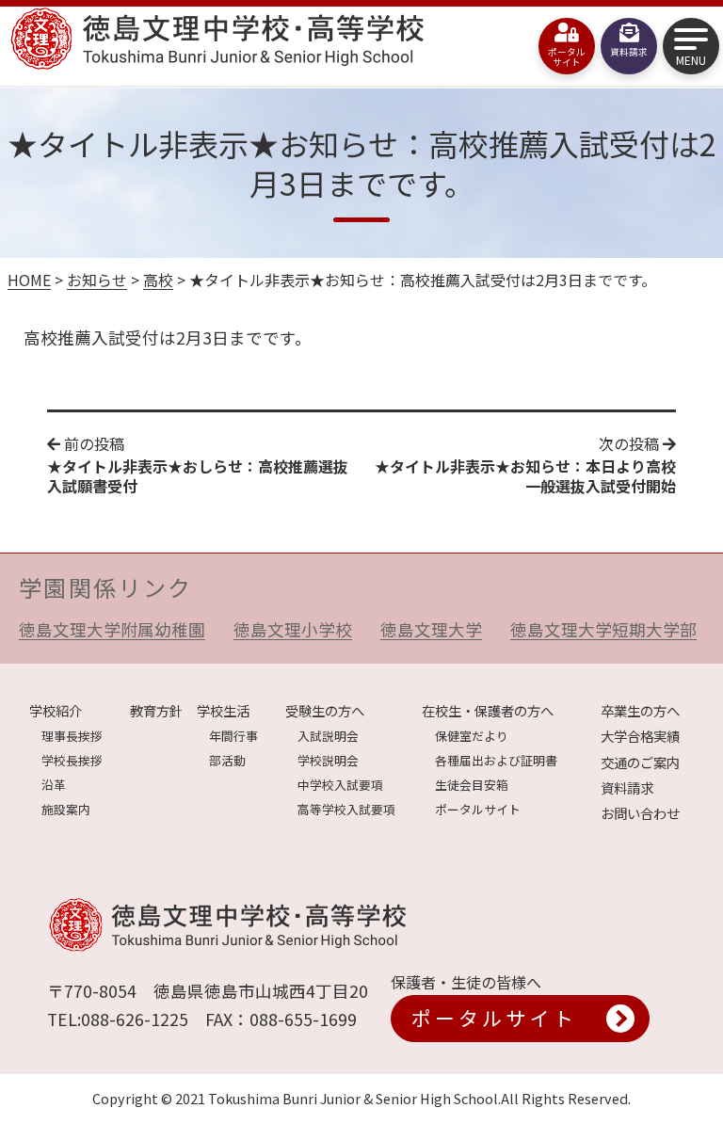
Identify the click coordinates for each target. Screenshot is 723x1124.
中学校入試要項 (340, 785)
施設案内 (65, 809)
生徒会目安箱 (471, 785)
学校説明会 (328, 760)
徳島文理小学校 (292, 629)
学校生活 (223, 710)
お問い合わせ (640, 813)
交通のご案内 (640, 762)
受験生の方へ (324, 710)
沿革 (53, 785)
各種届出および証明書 (496, 760)
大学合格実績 (640, 736)
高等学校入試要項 (346, 809)
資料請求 (627, 787)
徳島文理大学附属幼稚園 (112, 629)
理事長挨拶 (72, 736)
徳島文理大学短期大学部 (603, 629)
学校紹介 (55, 710)
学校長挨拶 (72, 760)
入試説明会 (328, 736)
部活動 (227, 760)
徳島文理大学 (431, 629)
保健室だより (471, 736)
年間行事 (233, 736)
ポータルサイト (478, 809)
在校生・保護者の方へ (488, 710)
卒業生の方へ (640, 710)
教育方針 (156, 710)
